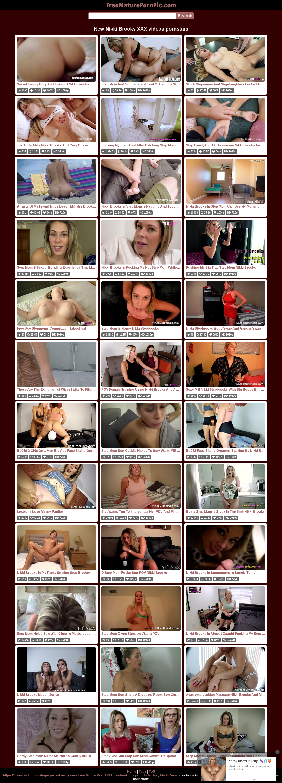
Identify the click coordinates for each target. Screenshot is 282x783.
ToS (152, 771)
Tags (142, 771)
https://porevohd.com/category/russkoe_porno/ (40, 775)
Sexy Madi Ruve (164, 775)
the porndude (140, 775)
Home (131, 771)
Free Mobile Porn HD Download (102, 775)
